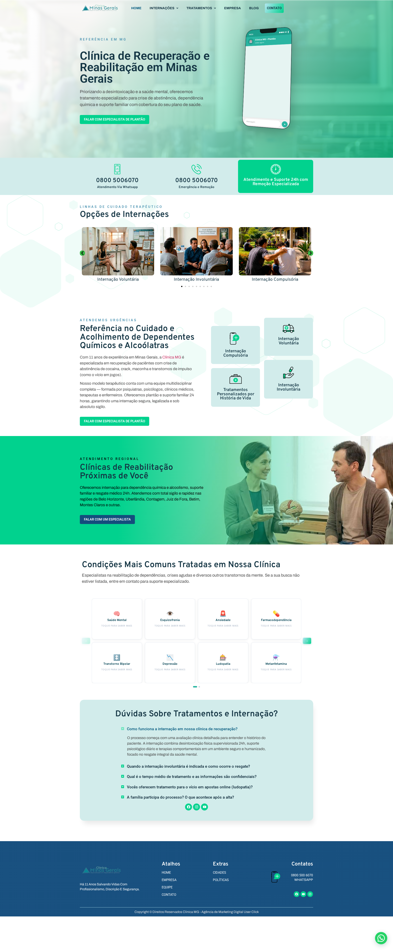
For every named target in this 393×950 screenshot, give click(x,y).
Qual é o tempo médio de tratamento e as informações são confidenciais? (191, 776)
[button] (164, 8)
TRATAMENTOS (199, 8)
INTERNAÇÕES (162, 8)
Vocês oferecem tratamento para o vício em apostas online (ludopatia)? (190, 787)
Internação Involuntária (118, 279)
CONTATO (274, 8)
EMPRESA (232, 8)
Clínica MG (171, 357)
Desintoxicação (275, 279)
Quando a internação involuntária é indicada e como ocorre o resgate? (188, 766)
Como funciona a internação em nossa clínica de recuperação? (182, 729)
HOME (136, 8)
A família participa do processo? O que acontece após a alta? (180, 797)
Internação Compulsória (196, 279)
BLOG (254, 8)
